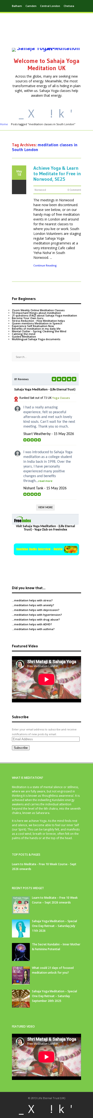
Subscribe (21, 748)
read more (45, 481)
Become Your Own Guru (27, 318)
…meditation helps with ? (32, 600)
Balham (17, 6)
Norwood (40, 190)
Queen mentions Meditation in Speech (37, 323)
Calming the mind (23, 334)
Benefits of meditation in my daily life (36, 328)
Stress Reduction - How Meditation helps (38, 320)
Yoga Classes (61, 398)
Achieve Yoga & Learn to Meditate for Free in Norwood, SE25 (57, 173)
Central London (50, 6)
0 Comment (74, 190)
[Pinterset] (41, 113)
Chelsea (69, 6)
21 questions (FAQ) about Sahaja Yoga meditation (44, 315)
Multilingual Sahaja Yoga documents (36, 339)
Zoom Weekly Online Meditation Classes (38, 310)
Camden (31, 6)
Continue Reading (45, 265)
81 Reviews (21, 379)
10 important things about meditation (36, 313)
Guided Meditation (24, 336)
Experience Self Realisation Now (33, 326)
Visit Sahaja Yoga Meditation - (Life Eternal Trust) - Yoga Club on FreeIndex (45, 528)
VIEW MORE (45, 507)
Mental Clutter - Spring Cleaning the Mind (39, 331)
